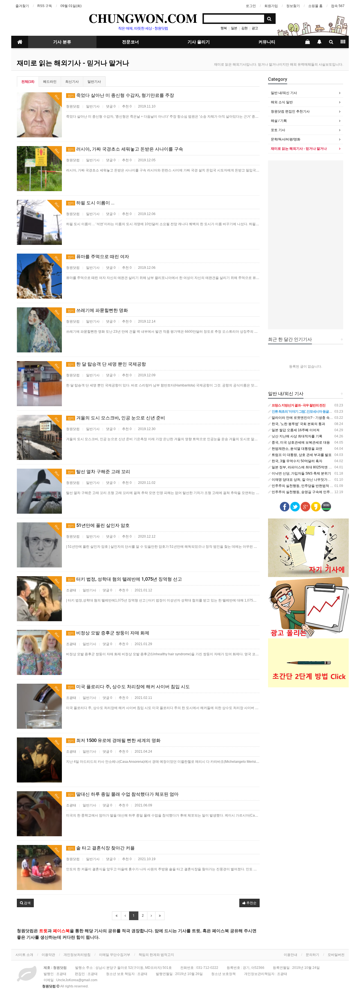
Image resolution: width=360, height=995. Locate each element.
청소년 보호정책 (223, 974)
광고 (255, 28)
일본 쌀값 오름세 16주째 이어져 (295, 430)
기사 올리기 (199, 41)
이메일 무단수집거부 (114, 955)
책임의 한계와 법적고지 (156, 955)
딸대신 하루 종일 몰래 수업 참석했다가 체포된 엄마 (123, 794)
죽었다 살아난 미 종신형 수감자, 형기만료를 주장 (121, 95)
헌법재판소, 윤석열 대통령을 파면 (296, 449)
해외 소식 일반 (282, 102)
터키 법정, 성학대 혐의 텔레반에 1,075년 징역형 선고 (125, 579)
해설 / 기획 (279, 121)
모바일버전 (336, 955)
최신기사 (72, 82)
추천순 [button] (251, 903)
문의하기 (312, 955)
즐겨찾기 (22, 6)
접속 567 (338, 6)
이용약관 (48, 955)
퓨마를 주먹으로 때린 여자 (98, 256)
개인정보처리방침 (77, 955)
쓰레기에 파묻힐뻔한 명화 (98, 310)
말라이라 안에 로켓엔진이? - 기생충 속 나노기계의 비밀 (313, 418)
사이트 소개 (24, 955)
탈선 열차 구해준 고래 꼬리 (99, 471)
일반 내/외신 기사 (284, 93)
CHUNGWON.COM (143, 18)
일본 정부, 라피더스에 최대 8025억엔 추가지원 (306, 467)
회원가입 (271, 6)
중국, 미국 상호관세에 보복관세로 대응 (300, 442)
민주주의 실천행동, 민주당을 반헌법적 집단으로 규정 (311, 486)
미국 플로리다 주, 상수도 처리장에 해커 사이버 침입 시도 (129, 686)
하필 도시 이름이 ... (91, 202)
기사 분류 (62, 41)
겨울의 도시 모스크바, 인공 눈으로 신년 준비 (116, 418)
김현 (244, 28)
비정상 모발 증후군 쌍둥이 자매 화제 (108, 633)
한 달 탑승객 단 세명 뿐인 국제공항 (107, 364)
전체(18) (27, 82)
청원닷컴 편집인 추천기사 (290, 111)
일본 (234, 28)
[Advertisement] (305, 244)
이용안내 (290, 955)
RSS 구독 (44, 6)
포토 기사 (278, 130)
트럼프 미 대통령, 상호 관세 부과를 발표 (301, 455)
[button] (25, 903)
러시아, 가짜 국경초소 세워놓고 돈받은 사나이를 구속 (125, 149)
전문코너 (130, 41)
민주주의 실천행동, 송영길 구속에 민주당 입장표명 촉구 (313, 492)
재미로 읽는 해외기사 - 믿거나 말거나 (73, 63)
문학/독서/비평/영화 (285, 139)
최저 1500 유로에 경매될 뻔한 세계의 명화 (114, 740)
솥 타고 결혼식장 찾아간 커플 (101, 848)
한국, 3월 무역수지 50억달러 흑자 (296, 461)
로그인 (251, 6)
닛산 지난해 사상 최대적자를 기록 (296, 436)
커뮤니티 (266, 41)
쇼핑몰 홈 (315, 6)
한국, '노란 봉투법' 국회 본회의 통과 (298, 424)
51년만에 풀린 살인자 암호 (99, 525)
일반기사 (94, 82)
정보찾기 (293, 6)
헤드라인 (50, 82)
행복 (223, 28)
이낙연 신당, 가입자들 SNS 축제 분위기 (301, 473)
